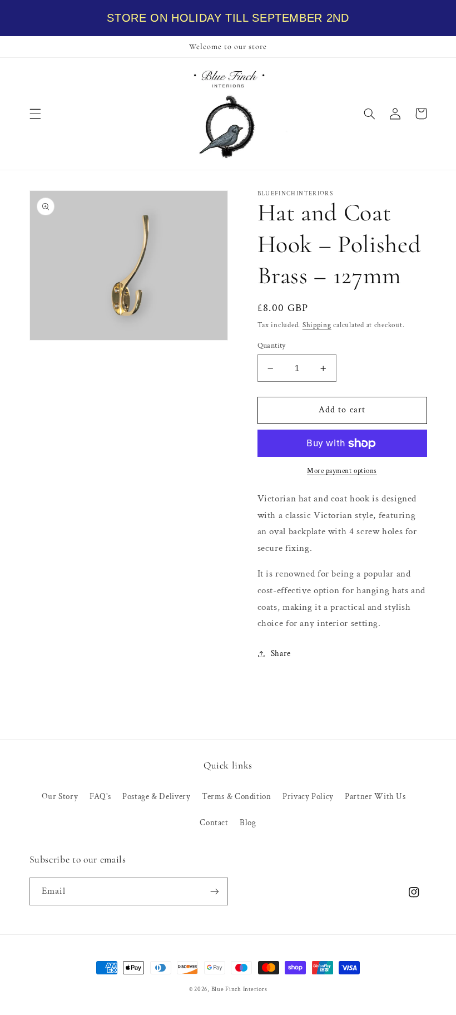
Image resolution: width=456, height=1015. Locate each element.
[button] (35, 113)
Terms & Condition (236, 796)
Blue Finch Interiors (239, 989)
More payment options (342, 470)
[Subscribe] (214, 891)
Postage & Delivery (156, 796)
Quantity (271, 346)
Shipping (317, 325)
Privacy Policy (308, 796)
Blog (248, 822)
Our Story (60, 796)
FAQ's (100, 796)
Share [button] (281, 653)
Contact (214, 822)
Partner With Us (375, 796)
